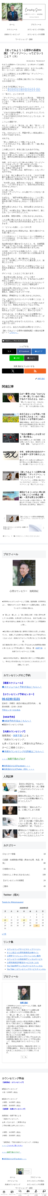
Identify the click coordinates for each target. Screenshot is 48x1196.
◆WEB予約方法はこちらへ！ (16, 721)
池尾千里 (39, 648)
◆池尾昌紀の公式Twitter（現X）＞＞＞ (18, 769)
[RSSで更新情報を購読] (35, 371)
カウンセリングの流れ (35, 1181)
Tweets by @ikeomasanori (12, 902)
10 (5, 920)
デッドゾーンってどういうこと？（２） (24, 90)
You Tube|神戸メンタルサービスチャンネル (25, 966)
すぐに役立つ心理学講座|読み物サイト (23, 952)
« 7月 (4, 934)
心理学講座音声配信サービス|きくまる (23, 962)
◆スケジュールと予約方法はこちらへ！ (22, 687)
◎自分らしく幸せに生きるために (16, 341)
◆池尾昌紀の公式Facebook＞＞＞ (16, 766)
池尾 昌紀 (24, 1003)
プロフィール (35, 1177)
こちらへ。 (14, 332)
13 (24, 920)
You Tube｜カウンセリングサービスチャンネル (26, 969)
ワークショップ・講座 (24, 1188)
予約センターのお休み (11, 710)
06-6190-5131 (11, 699)
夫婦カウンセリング (12, 1184)
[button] (31, 358)
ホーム (12, 1177)
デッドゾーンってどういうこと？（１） (24, 88)
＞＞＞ (13, 759)
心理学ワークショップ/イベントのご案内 (24, 956)
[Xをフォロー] (13, 371)
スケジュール (12, 1181)
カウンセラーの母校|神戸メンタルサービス (24, 959)
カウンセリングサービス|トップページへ (24, 949)
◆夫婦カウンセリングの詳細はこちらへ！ (23, 751)
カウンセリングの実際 (35, 1184)
